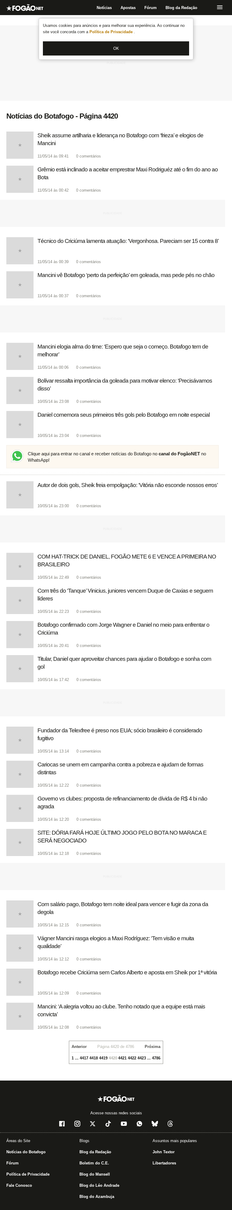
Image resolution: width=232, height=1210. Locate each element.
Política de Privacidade (111, 32)
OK (116, 48)
